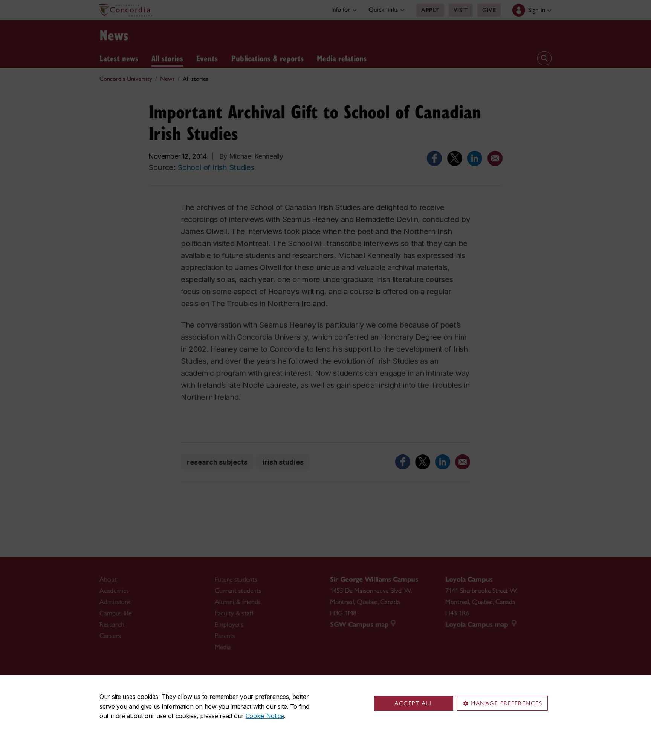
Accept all (413, 703)
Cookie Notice (265, 716)
